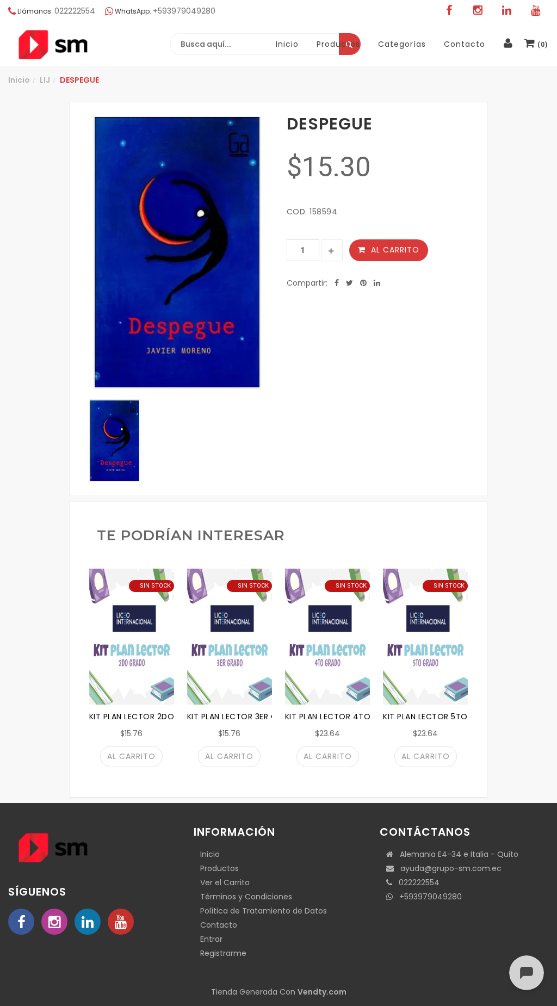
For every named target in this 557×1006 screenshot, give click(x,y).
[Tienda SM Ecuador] (79, 44)
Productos (219, 868)
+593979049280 (427, 896)
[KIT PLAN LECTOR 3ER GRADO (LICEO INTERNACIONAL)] (229, 637)
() (541, 44)
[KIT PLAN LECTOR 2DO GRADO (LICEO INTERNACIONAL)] (131, 637)
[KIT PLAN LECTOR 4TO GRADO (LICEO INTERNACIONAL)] (327, 637)
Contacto (218, 924)
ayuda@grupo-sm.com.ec (448, 868)
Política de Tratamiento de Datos (263, 910)
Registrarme (223, 953)
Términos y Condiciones (246, 896)
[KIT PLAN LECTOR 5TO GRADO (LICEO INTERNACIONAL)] (425, 637)
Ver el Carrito (225, 882)
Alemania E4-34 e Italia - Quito (455, 854)
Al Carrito (395, 249)
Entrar (211, 939)
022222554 (416, 882)
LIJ (45, 80)
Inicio (19, 80)
